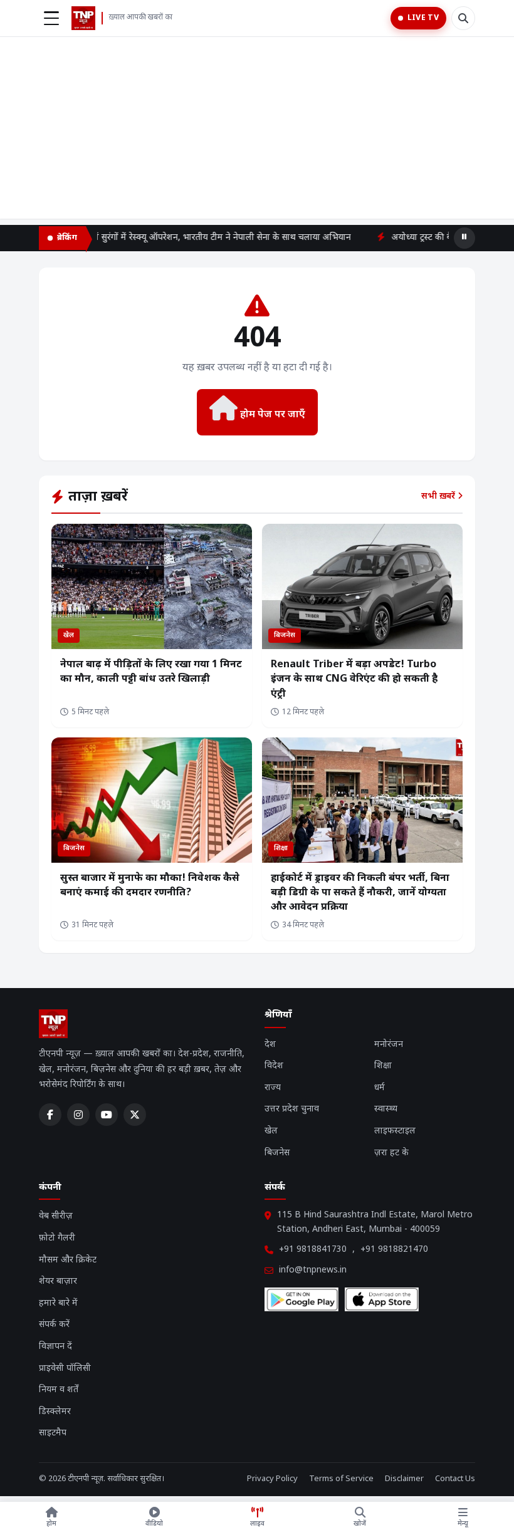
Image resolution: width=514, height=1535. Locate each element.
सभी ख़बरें (439, 496)
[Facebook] (50, 1114)
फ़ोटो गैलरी (57, 1238)
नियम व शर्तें (58, 1390)
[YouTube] (106, 1114)
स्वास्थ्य (385, 1109)
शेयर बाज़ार (58, 1282)
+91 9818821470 (394, 1250)
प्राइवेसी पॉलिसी (65, 1369)
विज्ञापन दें (55, 1347)
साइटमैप (52, 1433)
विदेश (274, 1066)
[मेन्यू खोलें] (51, 18)
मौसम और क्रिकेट (68, 1260)
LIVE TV (423, 18)
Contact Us (455, 1479)
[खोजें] (463, 18)
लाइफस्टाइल (395, 1131)
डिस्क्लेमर (55, 1412)
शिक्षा (383, 1066)
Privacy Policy (272, 1479)
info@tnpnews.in (313, 1270)
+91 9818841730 (313, 1250)
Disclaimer (404, 1479)
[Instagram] (78, 1114)
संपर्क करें (54, 1325)
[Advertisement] (257, 131)
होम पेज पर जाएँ (271, 415)
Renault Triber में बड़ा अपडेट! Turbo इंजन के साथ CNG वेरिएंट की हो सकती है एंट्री (354, 679)
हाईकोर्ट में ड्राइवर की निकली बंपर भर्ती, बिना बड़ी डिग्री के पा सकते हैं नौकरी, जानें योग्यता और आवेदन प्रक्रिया (360, 893)
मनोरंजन (388, 1045)
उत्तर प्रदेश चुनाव (292, 1109)
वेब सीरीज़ (56, 1216)
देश (270, 1045)
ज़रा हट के (391, 1153)
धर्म (379, 1088)
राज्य (273, 1088)
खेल (271, 1131)
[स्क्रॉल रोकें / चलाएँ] (464, 238)
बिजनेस (277, 1153)
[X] (134, 1114)
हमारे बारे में (58, 1303)
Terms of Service (341, 1479)
